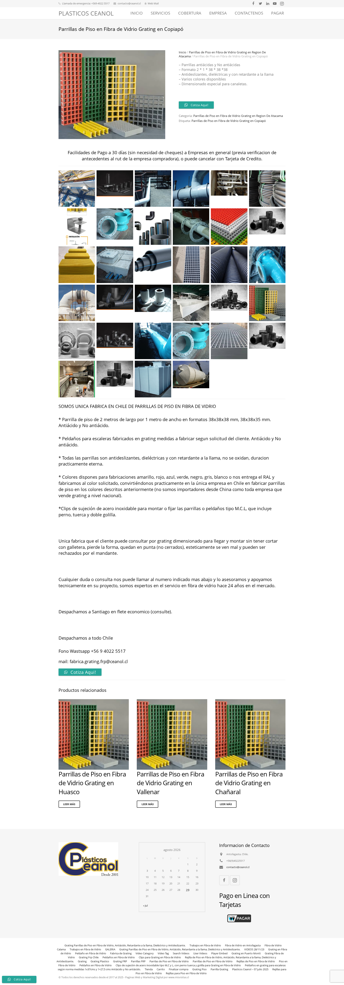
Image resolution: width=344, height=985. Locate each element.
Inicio (182, 52)
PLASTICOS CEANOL (86, 13)
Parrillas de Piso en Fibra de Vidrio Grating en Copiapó (229, 121)
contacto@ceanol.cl (129, 3)
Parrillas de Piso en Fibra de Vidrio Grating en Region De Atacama (238, 116)
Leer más (69, 804)
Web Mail (153, 3)
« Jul (145, 905)
